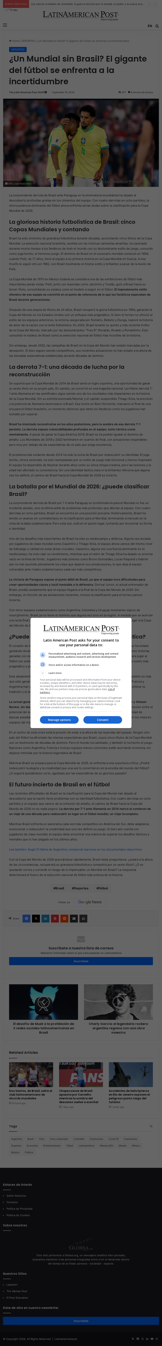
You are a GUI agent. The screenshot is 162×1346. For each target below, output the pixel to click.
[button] (81, 673)
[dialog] (81, 673)
